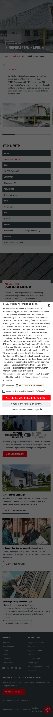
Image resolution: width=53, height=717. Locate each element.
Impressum (33, 374)
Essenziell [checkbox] (10, 385)
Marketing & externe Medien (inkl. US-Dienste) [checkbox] (25, 391)
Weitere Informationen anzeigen (26, 409)
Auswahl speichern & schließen (26, 404)
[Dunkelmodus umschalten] (49, 305)
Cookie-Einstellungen (41, 377)
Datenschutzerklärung (12, 374)
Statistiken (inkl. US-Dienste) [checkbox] (31, 385)
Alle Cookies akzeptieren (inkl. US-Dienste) (26, 397)
